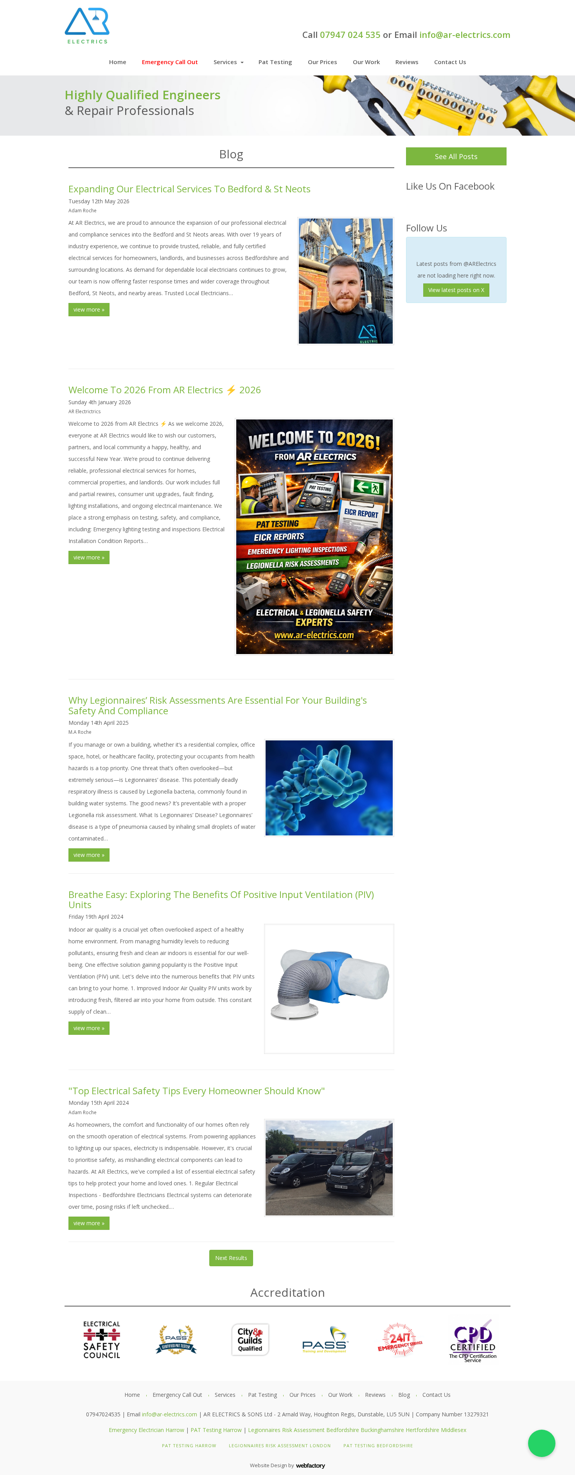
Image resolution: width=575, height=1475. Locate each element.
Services (225, 62)
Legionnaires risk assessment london (280, 1445)
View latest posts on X (456, 290)
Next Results (231, 1258)
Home (117, 62)
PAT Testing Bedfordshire (378, 1445)
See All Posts (456, 156)
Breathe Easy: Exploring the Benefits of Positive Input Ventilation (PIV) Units (221, 899)
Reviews (407, 62)
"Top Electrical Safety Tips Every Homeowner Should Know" (196, 1090)
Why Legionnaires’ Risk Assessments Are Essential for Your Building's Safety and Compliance (217, 705)
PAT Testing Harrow (216, 1430)
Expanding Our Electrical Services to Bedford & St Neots (189, 188)
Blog (404, 1394)
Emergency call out (170, 62)
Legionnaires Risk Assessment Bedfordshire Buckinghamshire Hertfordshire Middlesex (357, 1430)
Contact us (450, 62)
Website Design (268, 1465)
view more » (89, 309)
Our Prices (322, 62)
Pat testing (275, 62)
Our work (366, 62)
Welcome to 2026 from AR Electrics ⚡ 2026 (164, 389)
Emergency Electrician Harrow (146, 1430)
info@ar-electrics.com (464, 34)
